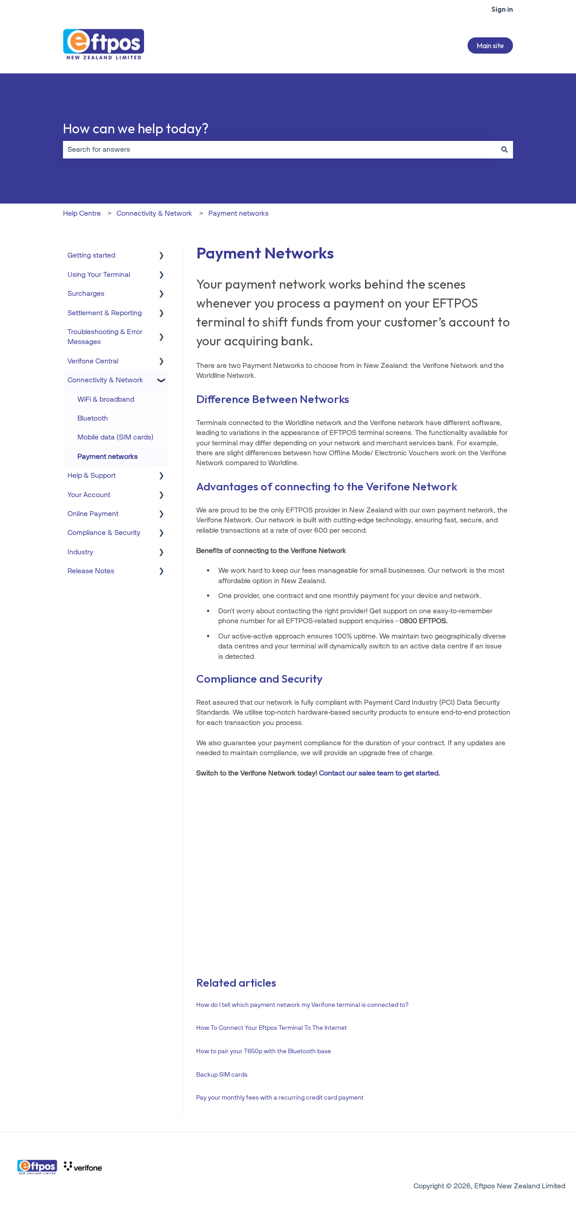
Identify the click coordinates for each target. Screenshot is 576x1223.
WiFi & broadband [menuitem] (105, 399)
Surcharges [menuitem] (86, 293)
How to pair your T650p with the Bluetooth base (263, 1051)
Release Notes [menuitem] (91, 570)
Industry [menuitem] (80, 552)
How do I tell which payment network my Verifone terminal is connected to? (302, 1005)
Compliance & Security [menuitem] (104, 532)
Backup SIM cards (222, 1074)
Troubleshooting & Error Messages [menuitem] (105, 336)
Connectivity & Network (154, 213)
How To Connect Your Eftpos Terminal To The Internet (271, 1028)
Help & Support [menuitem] (92, 475)
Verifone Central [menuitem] (93, 361)
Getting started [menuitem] (91, 255)
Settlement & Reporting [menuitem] (105, 312)
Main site (490, 45)
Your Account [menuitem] (89, 494)
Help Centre (82, 213)
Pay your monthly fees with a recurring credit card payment (280, 1097)
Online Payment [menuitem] (93, 513)
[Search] (504, 149)
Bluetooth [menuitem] (92, 418)
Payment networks (238, 213)
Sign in (502, 9)
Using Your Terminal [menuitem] (99, 274)
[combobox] (279, 149)
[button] (161, 256)
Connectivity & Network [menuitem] (105, 380)
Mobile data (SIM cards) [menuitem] (115, 437)
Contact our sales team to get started (378, 773)
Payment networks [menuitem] (107, 456)
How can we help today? (135, 128)
